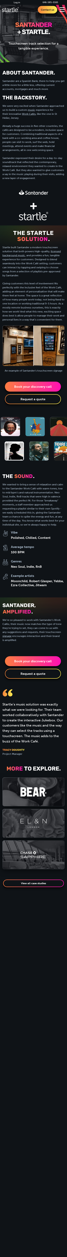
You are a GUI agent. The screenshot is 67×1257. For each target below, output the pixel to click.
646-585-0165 (50, 2)
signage (7, 636)
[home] (10, 9)
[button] (62, 9)
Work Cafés (29, 113)
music (31, 109)
